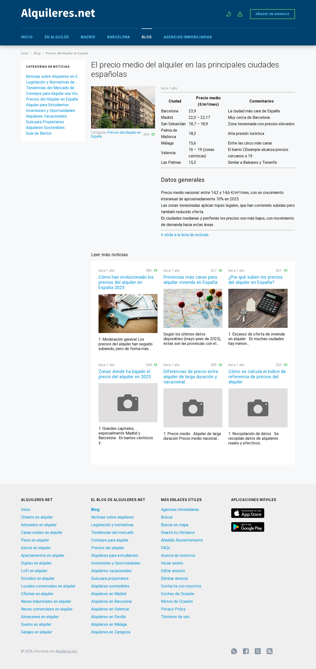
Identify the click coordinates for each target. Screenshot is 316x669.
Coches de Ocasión (177, 593)
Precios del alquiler (107, 547)
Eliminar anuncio (174, 578)
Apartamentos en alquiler (42, 555)
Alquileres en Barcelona (111, 601)
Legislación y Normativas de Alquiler (53, 82)
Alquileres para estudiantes (114, 555)
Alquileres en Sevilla (108, 616)
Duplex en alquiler (36, 563)
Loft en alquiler (34, 570)
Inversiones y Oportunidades (50, 110)
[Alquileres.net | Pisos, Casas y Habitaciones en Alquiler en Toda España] (58, 17)
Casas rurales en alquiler (41, 532)
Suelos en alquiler (36, 624)
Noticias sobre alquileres (112, 517)
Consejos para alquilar (109, 540)
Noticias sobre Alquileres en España (53, 76)
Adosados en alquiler (39, 525)
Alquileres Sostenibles (45, 127)
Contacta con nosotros (181, 586)
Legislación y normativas (112, 525)
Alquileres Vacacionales (46, 116)
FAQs (165, 547)
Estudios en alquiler (38, 578)
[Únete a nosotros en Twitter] (258, 651)
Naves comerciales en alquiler (47, 609)
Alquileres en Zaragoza (110, 632)
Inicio (27, 37)
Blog (147, 37)
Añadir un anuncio (273, 14)
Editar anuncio (173, 570)
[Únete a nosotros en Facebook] (246, 651)
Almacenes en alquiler (40, 616)
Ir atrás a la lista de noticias (185, 234)
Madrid (88, 37)
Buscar (167, 517)
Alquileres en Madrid (108, 593)
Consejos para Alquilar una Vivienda (53, 93)
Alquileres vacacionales (111, 570)
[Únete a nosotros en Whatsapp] (234, 651)
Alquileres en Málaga (109, 624)
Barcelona (118, 37)
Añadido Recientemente (182, 540)
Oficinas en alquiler (37, 593)
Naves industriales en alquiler (46, 601)
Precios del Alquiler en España (67, 53)
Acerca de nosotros (178, 555)
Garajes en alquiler (36, 632)
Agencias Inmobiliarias (188, 37)
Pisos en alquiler (35, 540)
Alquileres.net (66, 651)
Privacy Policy (173, 609)
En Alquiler (57, 37)
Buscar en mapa (174, 525)
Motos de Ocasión (177, 601)
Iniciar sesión (172, 563)
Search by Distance (178, 532)
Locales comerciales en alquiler (48, 586)
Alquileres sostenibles (110, 586)
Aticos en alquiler (36, 547)
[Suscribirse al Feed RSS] (270, 651)
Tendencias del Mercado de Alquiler (53, 87)
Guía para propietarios (110, 578)
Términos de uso (175, 616)
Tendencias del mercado (112, 532)
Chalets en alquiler (37, 517)
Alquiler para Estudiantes (47, 105)
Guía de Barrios (39, 133)
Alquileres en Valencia (110, 609)
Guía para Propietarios (45, 122)
